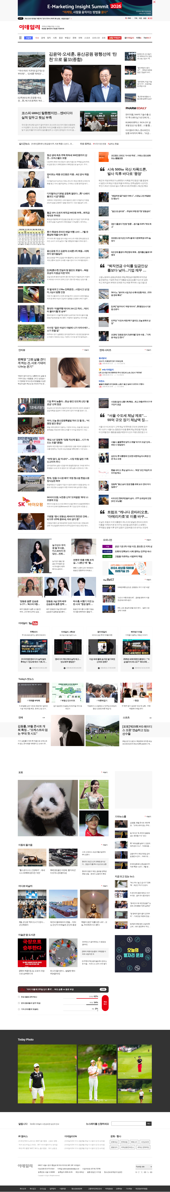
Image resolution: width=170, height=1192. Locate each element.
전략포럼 (124, 1142)
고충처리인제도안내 (95, 1189)
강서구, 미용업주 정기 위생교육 (111, 361)
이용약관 (63, 1189)
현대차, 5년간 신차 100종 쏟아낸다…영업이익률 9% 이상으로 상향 (94, 863)
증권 (61, 38)
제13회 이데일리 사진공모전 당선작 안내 (44, 1124)
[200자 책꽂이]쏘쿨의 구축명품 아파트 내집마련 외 (94, 952)
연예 (80, 38)
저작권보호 (109, 1189)
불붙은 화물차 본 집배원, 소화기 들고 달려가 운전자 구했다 (121, 384)
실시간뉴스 (24, 144)
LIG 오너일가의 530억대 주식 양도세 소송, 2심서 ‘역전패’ (120, 372)
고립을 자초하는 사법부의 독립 (128, 556)
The (147, 38)
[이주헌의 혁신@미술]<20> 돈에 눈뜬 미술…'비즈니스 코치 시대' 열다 (94, 962)
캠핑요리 (114, 1147)
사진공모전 (145, 1142)
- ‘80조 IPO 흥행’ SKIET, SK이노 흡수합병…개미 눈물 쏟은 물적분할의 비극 (39, 1148)
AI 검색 (28, 38)
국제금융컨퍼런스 (127, 1147)
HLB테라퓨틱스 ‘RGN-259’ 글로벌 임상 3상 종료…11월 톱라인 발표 (138, 124)
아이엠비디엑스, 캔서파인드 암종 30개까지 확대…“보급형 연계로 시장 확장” (138, 132)
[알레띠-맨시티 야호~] (94, 781)
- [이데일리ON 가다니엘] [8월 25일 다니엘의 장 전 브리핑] (84, 1141)
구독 (135, 18)
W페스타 (134, 1142)
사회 (55, 38)
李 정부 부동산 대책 (111, 144)
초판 (144, 18)
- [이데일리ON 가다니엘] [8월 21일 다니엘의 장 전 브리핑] (84, 1148)
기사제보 (129, 1189)
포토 (104, 38)
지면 (140, 18)
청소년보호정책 (76, 1189)
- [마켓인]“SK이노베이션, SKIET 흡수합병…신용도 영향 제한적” (39, 1141)
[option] (65, 18)
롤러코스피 (127, 144)
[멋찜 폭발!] (94, 812)
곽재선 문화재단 (143, 1147)
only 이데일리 (108, 370)
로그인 (150, 18)
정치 (49, 38)
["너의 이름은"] (48, 781)
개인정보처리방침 (141, 1189)
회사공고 (33, 1189)
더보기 (86, 350)
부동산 (67, 38)
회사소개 (23, 1189)
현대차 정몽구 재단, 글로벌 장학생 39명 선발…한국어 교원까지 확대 (94, 872)
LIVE (20, 18)
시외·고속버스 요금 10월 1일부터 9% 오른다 (94, 853)
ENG (129, 18)
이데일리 (41, 27)
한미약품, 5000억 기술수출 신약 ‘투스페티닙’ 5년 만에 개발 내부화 (138, 116)
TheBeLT (97, 144)
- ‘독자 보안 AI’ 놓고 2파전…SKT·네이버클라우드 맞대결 (37, 1145)
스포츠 (87, 38)
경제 (43, 38)
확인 (148, 1124)
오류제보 (119, 1189)
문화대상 (114, 1142)
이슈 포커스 (85, 144)
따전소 (102, 381)
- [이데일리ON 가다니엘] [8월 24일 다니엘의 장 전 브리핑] (84, 1145)
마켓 (138, 38)
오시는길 (43, 1189)
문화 (74, 38)
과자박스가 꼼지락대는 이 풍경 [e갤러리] (94, 943)
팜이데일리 (138, 108)
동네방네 (102, 358)
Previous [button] (42, 718)
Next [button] (44, 718)
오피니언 (96, 38)
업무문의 (53, 1189)
